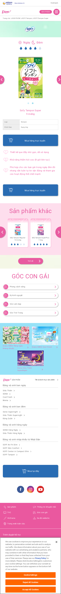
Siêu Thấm (7, 391)
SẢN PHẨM (46, 12)
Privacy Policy (40, 558)
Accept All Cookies (30, 589)
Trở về (30, 261)
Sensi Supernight (10, 412)
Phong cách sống (17, 287)
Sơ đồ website (43, 518)
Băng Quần (8, 419)
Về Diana (11, 518)
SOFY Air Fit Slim (10, 445)
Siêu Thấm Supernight (12, 415)
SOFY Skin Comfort (11, 448)
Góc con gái (42, 512)
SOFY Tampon (9, 455)
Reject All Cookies (30, 582)
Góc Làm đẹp (15, 304)
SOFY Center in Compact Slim (16, 451)
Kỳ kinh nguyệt (16, 295)
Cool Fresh (7, 397)
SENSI (5, 394)
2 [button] (32, 103)
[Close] (56, 542)
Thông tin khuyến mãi (46, 507)
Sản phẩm (11, 507)
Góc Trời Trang (16, 313)
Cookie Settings (30, 575)
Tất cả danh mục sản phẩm (45, 380)
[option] (30, 77)
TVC (9, 512)
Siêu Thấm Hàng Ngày (12, 433)
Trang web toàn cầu (16, 524)
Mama (5, 400)
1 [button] (28, 103)
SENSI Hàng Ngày (10, 430)
